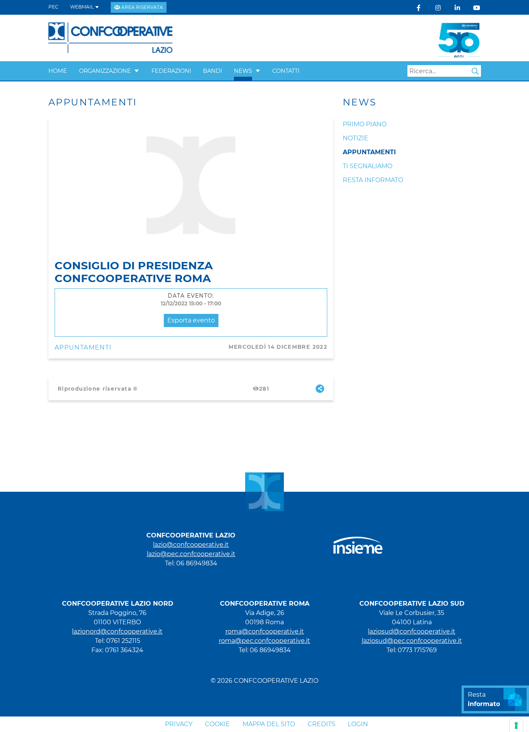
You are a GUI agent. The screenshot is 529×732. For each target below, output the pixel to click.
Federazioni (171, 70)
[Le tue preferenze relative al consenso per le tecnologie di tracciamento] (516, 725)
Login (358, 724)
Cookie (217, 724)
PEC (53, 7)
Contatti (285, 70)
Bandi (212, 70)
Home (57, 70)
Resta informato (373, 180)
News (243, 70)
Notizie (355, 138)
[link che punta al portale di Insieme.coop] (358, 541)
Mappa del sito (268, 724)
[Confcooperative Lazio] (110, 37)
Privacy (178, 724)
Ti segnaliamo (367, 166)
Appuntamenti (83, 347)
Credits (321, 724)
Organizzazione (105, 70)
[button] (136, 70)
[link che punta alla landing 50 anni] (459, 37)
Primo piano (364, 124)
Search (475, 71)
